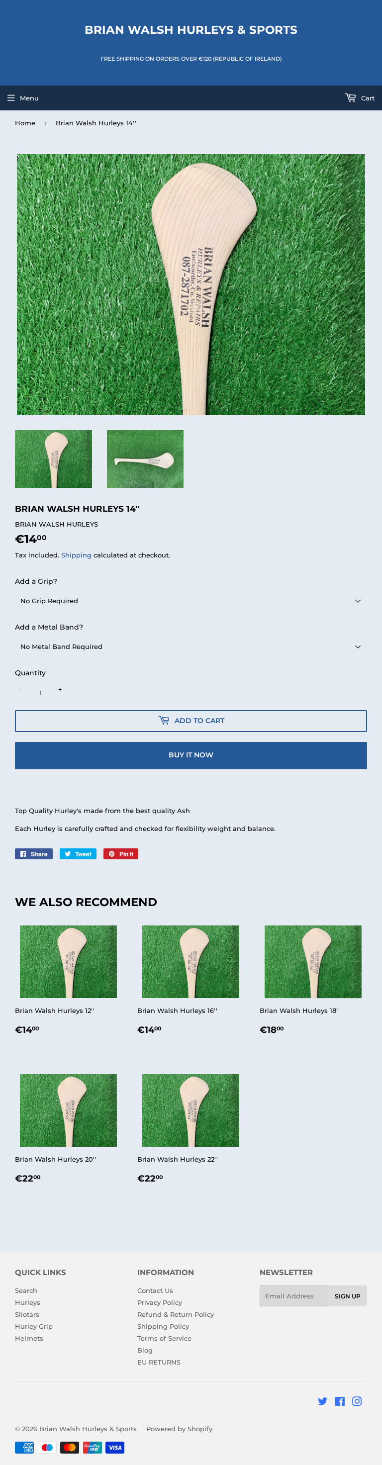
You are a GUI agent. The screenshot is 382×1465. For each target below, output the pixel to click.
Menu (29, 98)
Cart (367, 98)
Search (26, 1290)
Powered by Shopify (179, 1429)
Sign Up (348, 1296)
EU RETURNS (159, 1362)
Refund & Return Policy (175, 1314)
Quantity (30, 672)
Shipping (76, 555)
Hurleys (27, 1302)
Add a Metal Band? (49, 627)
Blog (145, 1350)
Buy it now (191, 754)
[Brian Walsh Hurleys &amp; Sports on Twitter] (323, 1403)
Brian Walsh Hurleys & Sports (191, 30)
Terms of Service (164, 1338)
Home (25, 123)
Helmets (29, 1338)
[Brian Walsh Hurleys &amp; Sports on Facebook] (340, 1403)
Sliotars (27, 1314)
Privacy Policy (159, 1302)
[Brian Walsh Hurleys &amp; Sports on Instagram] (357, 1403)
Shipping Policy (163, 1326)
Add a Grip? (36, 581)
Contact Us (155, 1290)
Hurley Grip (34, 1326)
